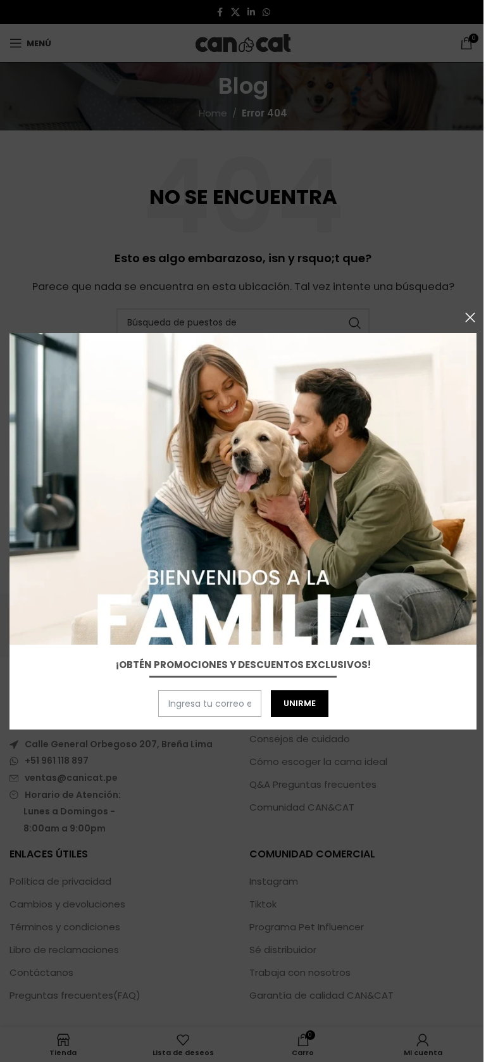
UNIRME (300, 703)
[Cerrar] (470, 317)
